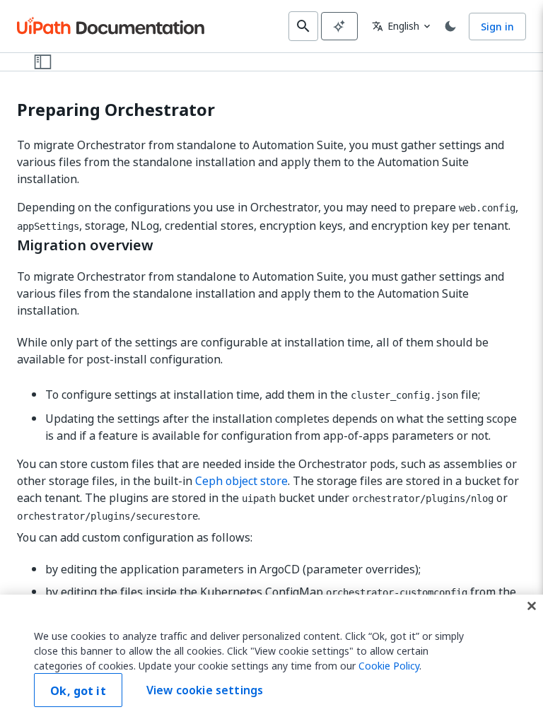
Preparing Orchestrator (116, 110)
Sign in (497, 26)
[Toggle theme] (450, 26)
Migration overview (85, 245)
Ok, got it (78, 690)
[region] (271, 659)
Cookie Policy (388, 665)
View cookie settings (204, 690)
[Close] (531, 606)
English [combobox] (395, 25)
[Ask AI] (339, 26)
